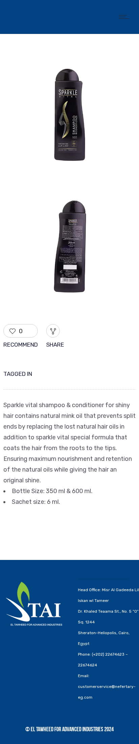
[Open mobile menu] (125, 17)
